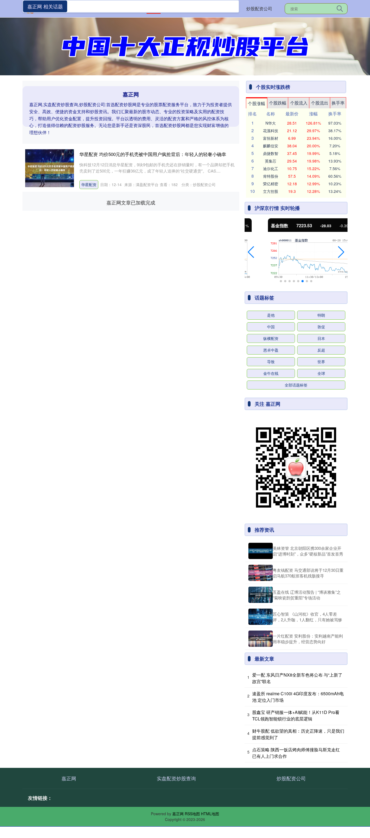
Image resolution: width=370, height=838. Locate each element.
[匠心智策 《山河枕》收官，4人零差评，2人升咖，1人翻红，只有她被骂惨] (260, 617)
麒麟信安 (270, 145)
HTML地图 (210, 813)
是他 (271, 315)
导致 (271, 361)
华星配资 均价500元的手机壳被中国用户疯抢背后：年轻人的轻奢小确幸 (152, 154)
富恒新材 (270, 138)
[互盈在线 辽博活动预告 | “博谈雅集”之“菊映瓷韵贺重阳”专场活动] (260, 595)
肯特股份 (270, 176)
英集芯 (270, 161)
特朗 (321, 315)
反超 (321, 350)
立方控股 (270, 191)
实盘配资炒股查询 (176, 778)
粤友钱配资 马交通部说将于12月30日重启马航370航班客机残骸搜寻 (308, 573)
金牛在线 (270, 373)
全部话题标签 (296, 385)
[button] (251, 252)
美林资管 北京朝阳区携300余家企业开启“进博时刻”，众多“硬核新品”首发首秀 (308, 551)
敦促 (321, 326)
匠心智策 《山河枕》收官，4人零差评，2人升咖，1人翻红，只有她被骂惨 (307, 616)
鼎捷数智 (270, 153)
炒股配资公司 (259, 8)
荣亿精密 (270, 183)
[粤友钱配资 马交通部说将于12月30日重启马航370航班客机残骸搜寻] (260, 573)
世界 (321, 361)
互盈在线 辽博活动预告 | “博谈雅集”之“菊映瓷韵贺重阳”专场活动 (307, 594)
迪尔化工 (270, 168)
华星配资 (88, 184)
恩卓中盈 (270, 350)
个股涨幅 (256, 103)
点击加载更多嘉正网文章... (131, 202)
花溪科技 (270, 130)
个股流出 (319, 103)
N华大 (270, 123)
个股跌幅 (277, 103)
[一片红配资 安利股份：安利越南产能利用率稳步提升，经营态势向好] (260, 639)
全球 (321, 373)
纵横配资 (270, 338)
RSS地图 (192, 813)
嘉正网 (68, 778)
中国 (271, 326)
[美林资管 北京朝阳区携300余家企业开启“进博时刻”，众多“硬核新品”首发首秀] (260, 551)
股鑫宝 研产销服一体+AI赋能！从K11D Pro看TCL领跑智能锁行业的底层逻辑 (295, 715)
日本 (321, 338)
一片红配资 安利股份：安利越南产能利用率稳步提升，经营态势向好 (308, 638)
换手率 (338, 103)
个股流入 (298, 103)
